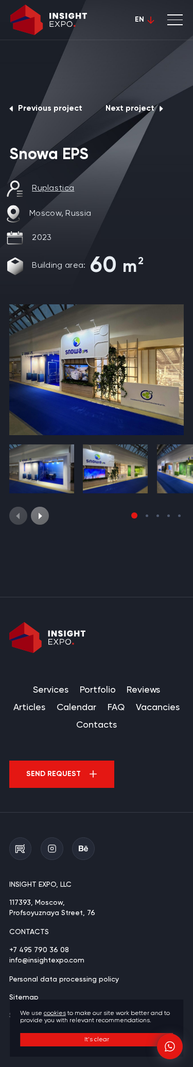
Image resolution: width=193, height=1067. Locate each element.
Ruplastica (53, 188)
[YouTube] (20, 848)
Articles (29, 707)
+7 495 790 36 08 (39, 950)
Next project (130, 109)
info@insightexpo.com (46, 960)
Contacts (96, 725)
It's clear (96, 1040)
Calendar (76, 707)
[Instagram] (52, 848)
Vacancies (158, 707)
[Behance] (83, 848)
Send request (53, 774)
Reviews (143, 690)
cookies (55, 1013)
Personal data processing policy (64, 979)
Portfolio (98, 690)
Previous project (50, 109)
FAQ (116, 707)
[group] (96, 369)
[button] (40, 516)
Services (50, 690)
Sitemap (24, 997)
